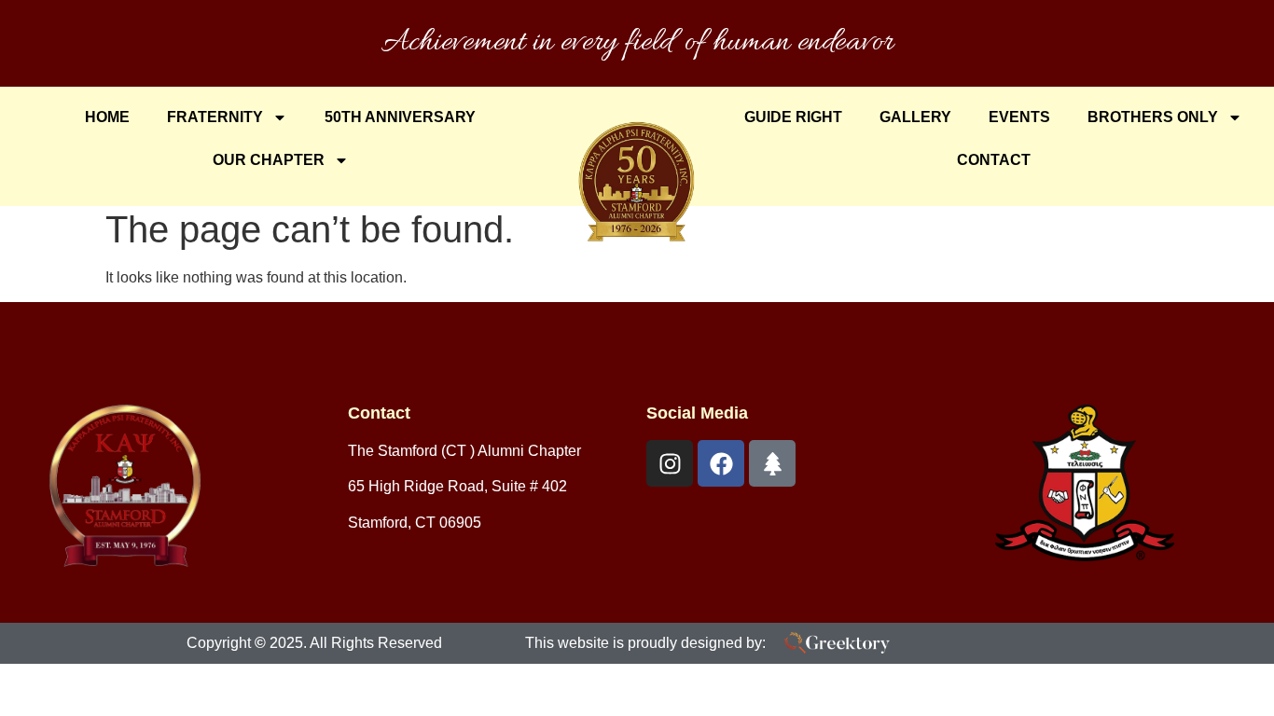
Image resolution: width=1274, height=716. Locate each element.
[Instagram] (669, 463)
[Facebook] (721, 463)
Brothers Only (1152, 117)
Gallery (915, 117)
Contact (994, 160)
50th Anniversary (400, 117)
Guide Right (793, 117)
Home (107, 117)
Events (1019, 117)
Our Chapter (269, 160)
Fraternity (215, 117)
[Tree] (772, 463)
